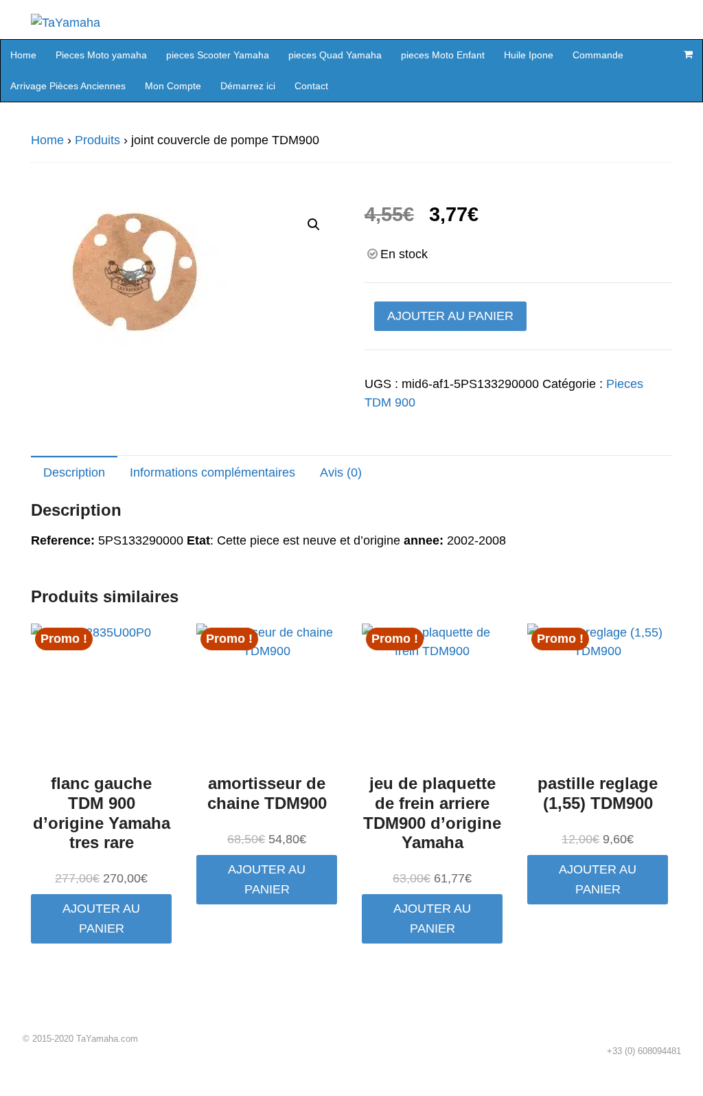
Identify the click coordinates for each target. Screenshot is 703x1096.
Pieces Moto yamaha (101, 54)
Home (23, 54)
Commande (598, 54)
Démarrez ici (247, 85)
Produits (97, 140)
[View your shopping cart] (687, 54)
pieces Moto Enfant (443, 54)
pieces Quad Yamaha (335, 54)
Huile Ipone (528, 54)
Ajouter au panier (450, 316)
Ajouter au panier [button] (101, 918)
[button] (313, 224)
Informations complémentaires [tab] (212, 472)
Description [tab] (74, 472)
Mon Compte (173, 85)
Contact (311, 85)
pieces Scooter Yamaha (217, 54)
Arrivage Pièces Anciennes (68, 85)
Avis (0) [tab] (341, 472)
